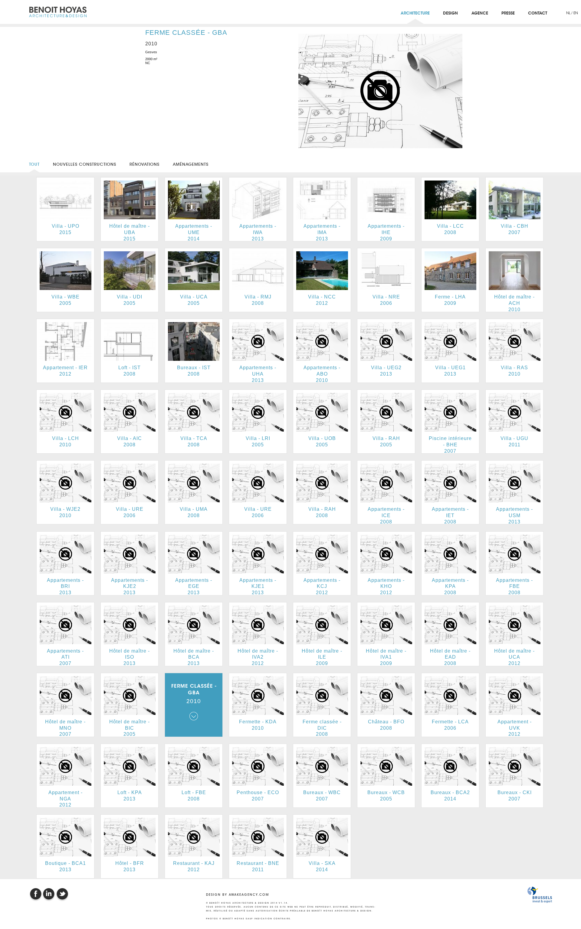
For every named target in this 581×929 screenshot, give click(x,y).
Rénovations (144, 164)
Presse (508, 13)
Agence (479, 13)
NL (568, 13)
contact (537, 13)
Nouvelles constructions (84, 164)
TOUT (34, 164)
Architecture (415, 13)
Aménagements (190, 164)
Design (450, 13)
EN (575, 13)
